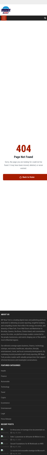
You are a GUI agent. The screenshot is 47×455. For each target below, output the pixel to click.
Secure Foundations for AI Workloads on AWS (26, 444)
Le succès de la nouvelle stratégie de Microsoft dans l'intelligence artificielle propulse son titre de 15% (28, 451)
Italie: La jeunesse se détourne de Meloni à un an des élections (28, 437)
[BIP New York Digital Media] (6, 10)
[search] (45, 18)
